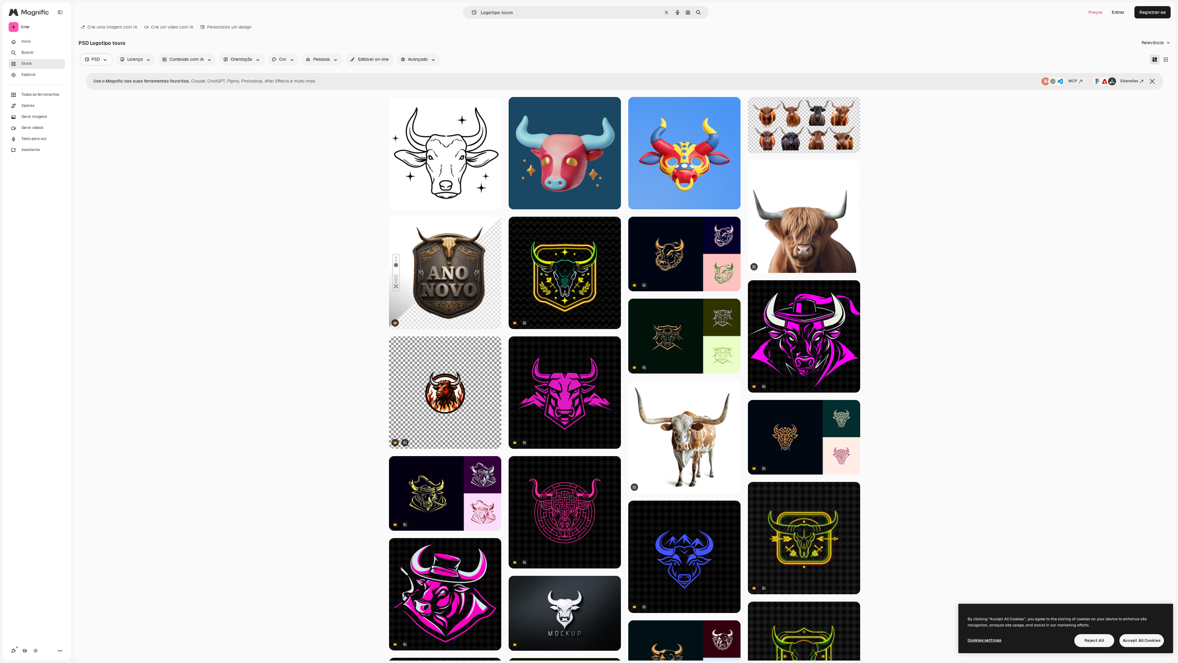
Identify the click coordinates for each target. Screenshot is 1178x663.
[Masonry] (1155, 59)
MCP (1072, 81)
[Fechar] (1152, 81)
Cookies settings (984, 640)
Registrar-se (1152, 12)
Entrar (1118, 12)
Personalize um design (229, 27)
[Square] (1166, 59)
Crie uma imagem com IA (112, 27)
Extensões (1129, 81)
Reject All (1094, 640)
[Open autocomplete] (471, 12)
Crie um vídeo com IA (172, 27)
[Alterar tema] (35, 651)
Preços (1095, 12)
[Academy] (24, 651)
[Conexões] (13, 651)
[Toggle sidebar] (60, 12)
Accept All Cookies (1142, 640)
